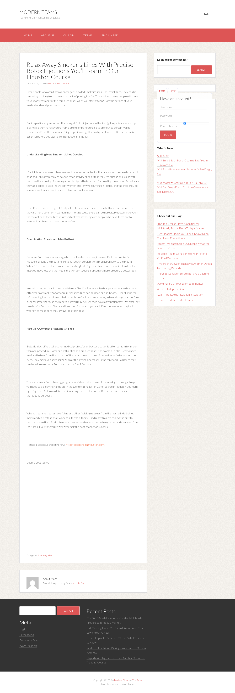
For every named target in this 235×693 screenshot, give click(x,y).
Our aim (69, 35)
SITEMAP (163, 155)
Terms (88, 35)
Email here (109, 35)
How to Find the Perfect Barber (176, 300)
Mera (51, 83)
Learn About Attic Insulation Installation (180, 294)
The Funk (137, 680)
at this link (78, 583)
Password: (166, 115)
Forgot (172, 90)
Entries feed (26, 634)
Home (207, 13)
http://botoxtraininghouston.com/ (85, 444)
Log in (22, 629)
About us (47, 35)
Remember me (169, 126)
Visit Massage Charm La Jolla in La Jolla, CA (182, 182)
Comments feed (29, 640)
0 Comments (64, 83)
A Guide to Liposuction (170, 289)
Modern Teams (38, 12)
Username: (166, 107)
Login (162, 90)
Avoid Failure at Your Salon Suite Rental (180, 283)
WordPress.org (28, 645)
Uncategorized (45, 555)
